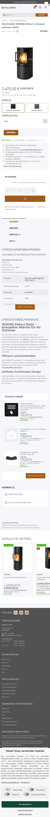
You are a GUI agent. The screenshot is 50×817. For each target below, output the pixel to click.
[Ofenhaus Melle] (9, 7)
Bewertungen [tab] (13, 228)
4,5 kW (27, 286)
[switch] (8, 789)
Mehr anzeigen (25, 307)
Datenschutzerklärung (35, 741)
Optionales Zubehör (14, 397)
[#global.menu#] (45, 7)
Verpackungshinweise (9, 725)
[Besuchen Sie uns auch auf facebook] (15, 612)
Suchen (41, 15)
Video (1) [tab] (12, 241)
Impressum (5, 709)
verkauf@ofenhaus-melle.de (12, 635)
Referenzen (5, 659)
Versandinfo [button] (41, 140)
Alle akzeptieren (25, 804)
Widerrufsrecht (7, 718)
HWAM (39, 574)
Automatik (29, 292)
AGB (3, 715)
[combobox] (25, 121)
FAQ (3, 672)
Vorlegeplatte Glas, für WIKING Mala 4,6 (32, 430)
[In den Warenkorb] (25, 199)
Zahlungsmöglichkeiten (9, 684)
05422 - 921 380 (8, 633)
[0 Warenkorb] (40, 7)
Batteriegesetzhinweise (9, 722)
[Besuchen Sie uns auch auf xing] (27, 612)
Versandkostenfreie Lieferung (19, 95)
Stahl (27, 298)
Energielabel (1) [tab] (14, 234)
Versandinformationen (9, 687)
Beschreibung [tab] (13, 222)
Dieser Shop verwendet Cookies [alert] (25, 751)
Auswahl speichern (25, 810)
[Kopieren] (17, 31)
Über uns (5, 662)
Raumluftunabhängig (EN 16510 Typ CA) (19, 20)
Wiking (23, 412)
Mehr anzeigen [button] (35, 476)
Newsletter (5, 697)
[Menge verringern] (7, 190)
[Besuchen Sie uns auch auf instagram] (21, 612)
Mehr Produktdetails (12, 166)
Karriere (4, 669)
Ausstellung (5, 666)
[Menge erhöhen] (33, 190)
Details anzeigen (25, 814)
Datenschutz (6, 712)
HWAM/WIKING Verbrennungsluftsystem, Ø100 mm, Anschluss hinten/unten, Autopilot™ (32, 407)
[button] (18, 558)
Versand (36, 438)
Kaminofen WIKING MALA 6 (15, 578)
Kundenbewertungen (8, 694)
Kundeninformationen (9, 690)
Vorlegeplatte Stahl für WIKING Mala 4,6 (29, 453)
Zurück (4, 20)
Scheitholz (29, 310)
